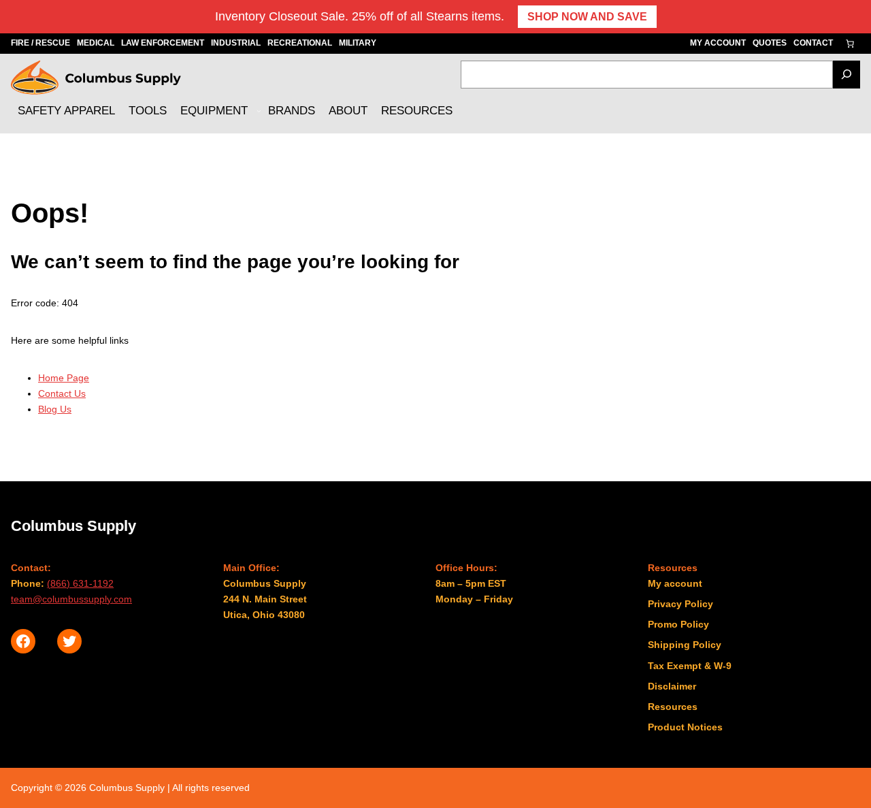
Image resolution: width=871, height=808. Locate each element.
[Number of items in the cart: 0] (850, 43)
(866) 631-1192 (80, 583)
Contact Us (62, 393)
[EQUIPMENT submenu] (259, 110)
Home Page (63, 377)
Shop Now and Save (587, 16)
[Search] (846, 74)
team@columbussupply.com (71, 599)
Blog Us (54, 409)
